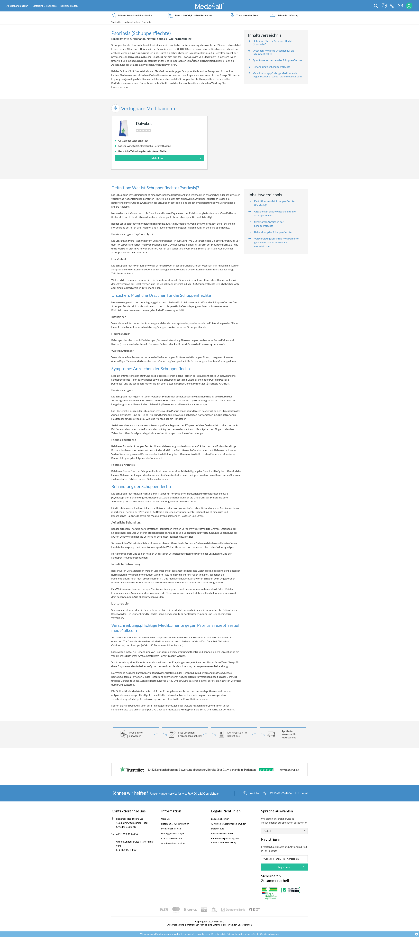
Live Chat (255, 793)
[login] (409, 6)
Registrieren (284, 867)
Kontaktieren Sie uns (171, 838)
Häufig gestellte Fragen (172, 833)
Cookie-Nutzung (268, 934)
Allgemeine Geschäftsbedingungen (228, 823)
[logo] (209, 5)
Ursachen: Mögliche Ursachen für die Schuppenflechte (275, 213)
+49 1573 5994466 (127, 834)
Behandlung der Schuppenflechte (271, 66)
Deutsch (267, 830)
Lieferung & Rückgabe (45, 5)
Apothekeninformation (173, 843)
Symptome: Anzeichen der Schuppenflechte (277, 60)
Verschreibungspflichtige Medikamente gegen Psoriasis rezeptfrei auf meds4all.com (277, 75)
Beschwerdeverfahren (222, 833)
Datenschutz (217, 828)
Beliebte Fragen (69, 5)
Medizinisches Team (171, 828)
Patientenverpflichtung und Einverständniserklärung (225, 840)
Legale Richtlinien (220, 818)
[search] (376, 6)
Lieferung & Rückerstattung (175, 823)
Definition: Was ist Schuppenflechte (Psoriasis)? (274, 203)
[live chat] (384, 6)
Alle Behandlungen (17, 5)
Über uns (165, 818)
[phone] (392, 5)
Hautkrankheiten (131, 22)
